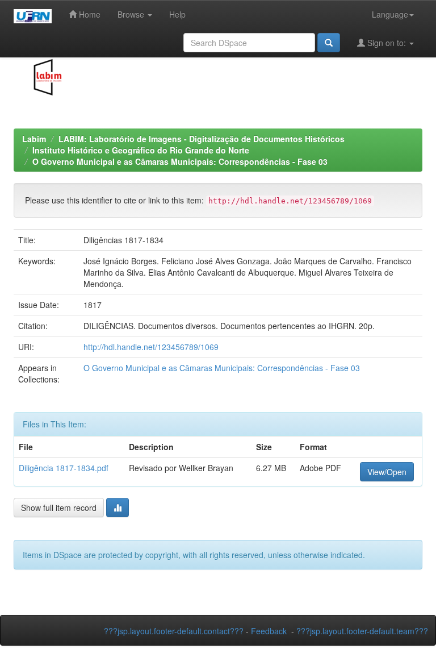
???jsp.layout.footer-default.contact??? (174, 631)
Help (177, 14)
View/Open (386, 471)
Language (390, 14)
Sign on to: (386, 42)
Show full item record (59, 507)
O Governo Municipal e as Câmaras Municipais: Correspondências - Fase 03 (180, 161)
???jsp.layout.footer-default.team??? (362, 631)
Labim (34, 138)
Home (88, 14)
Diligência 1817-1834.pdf (63, 467)
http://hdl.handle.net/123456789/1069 (151, 346)
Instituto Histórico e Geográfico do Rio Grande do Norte (140, 150)
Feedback (269, 631)
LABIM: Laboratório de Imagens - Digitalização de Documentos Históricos (201, 138)
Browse (132, 14)
